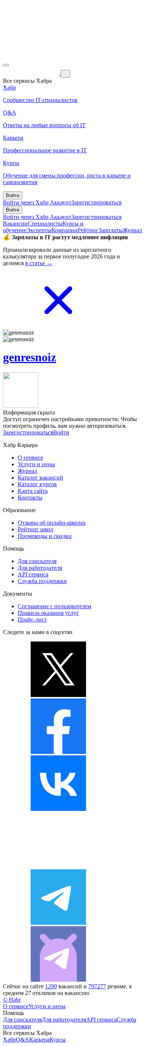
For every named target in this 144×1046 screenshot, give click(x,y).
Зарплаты (111, 230)
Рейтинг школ (35, 529)
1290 (51, 986)
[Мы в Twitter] (58, 695)
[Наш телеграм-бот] (58, 979)
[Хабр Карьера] (32, 73)
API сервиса (33, 574)
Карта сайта (33, 491)
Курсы (57, 1039)
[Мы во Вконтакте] (58, 809)
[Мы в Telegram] (58, 923)
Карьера (39, 1039)
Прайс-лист (32, 619)
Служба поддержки (42, 581)
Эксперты (38, 230)
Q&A (22, 1039)
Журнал (132, 230)
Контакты (30, 497)
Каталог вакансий (40, 477)
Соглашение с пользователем (54, 606)
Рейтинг (88, 230)
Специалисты (45, 223)
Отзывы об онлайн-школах (52, 522)
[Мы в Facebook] (58, 752)
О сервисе (30, 457)
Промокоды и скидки (45, 536)
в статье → (38, 263)
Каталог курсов (37, 484)
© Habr (12, 999)
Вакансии (15, 223)
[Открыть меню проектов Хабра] (6, 65)
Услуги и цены (36, 464)
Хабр (9, 1039)
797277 (97, 986)
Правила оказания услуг (48, 613)
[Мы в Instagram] (58, 866)
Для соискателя (37, 561)
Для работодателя (40, 568)
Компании (64, 230)
